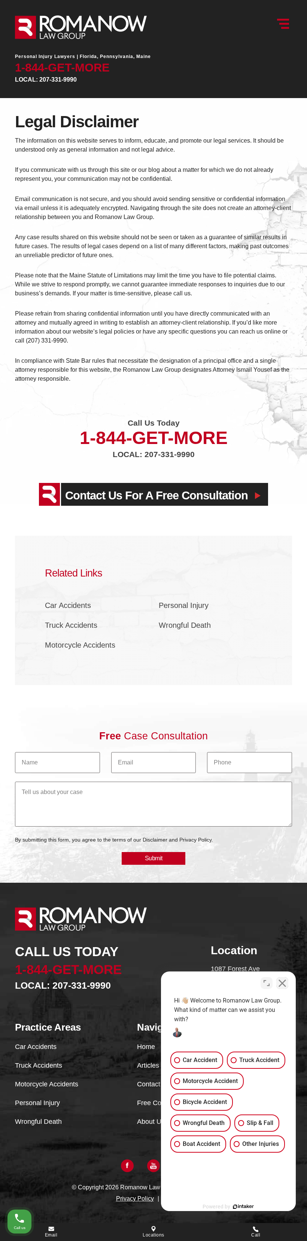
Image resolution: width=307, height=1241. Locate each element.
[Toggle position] (267, 983)
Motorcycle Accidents (80, 645)
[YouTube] (153, 1165)
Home (146, 1046)
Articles (148, 1065)
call (255, 1235)
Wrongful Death (185, 625)
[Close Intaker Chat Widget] (282, 983)
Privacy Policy (135, 1198)
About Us (151, 1121)
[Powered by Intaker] (243, 1206)
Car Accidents (68, 605)
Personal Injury (184, 605)
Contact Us (153, 1084)
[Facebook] (127, 1165)
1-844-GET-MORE (62, 67)
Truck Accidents (71, 625)
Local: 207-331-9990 (46, 79)
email (51, 1235)
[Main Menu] (283, 24)
